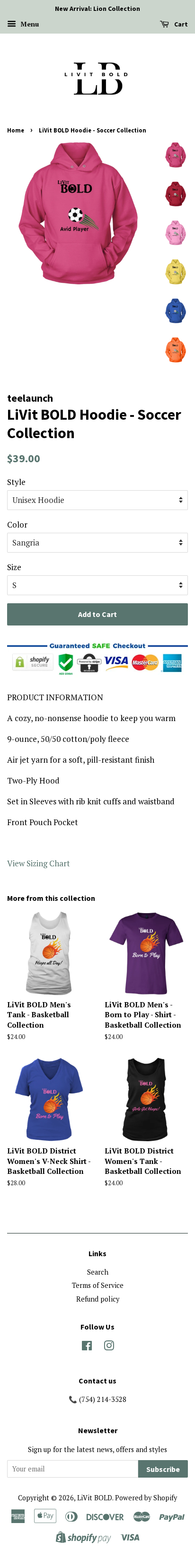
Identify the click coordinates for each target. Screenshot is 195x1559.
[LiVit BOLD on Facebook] (86, 1347)
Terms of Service (98, 1285)
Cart (180, 24)
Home (15, 130)
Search (97, 1272)
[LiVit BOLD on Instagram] (109, 1347)
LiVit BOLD (94, 1497)
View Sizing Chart (38, 863)
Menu (28, 23)
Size (14, 567)
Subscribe (163, 1469)
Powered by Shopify (146, 1497)
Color (17, 524)
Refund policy (97, 1299)
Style (16, 481)
